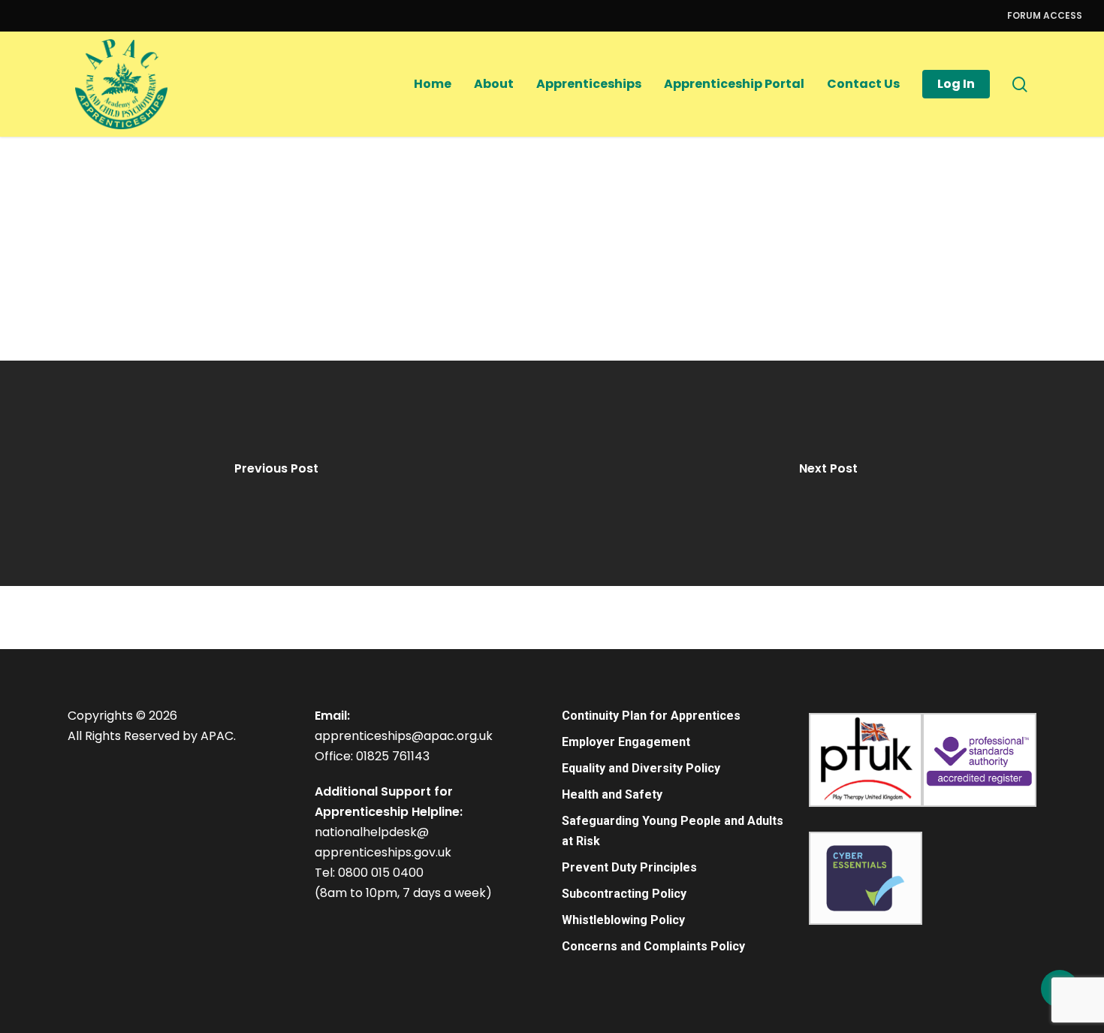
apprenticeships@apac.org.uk (404, 736)
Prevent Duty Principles (629, 867)
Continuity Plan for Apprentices (651, 715)
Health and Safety (612, 794)
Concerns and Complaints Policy (653, 946)
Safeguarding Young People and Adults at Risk (672, 831)
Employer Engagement (626, 742)
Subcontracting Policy (624, 894)
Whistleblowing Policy (623, 920)
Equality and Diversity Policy (641, 768)
